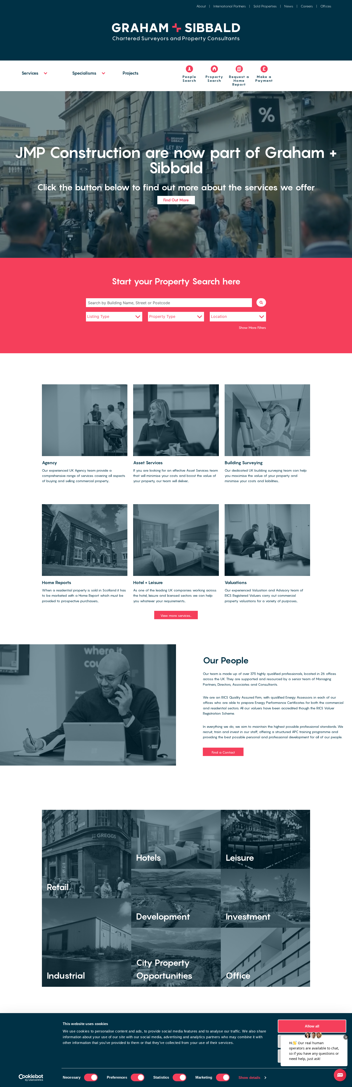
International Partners (229, 6)
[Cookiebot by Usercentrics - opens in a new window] (31, 1077)
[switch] (137, 1077)
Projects (131, 73)
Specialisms (84, 73)
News (288, 6)
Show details (249, 1078)
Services (30, 73)
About (201, 6)
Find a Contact (223, 752)
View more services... (176, 615)
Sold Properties (265, 6)
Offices (325, 6)
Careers (307, 6)
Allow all (312, 1026)
